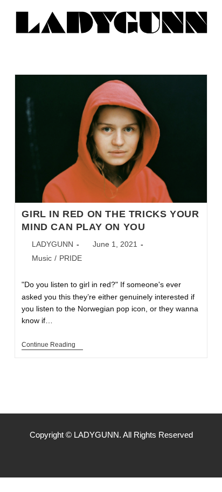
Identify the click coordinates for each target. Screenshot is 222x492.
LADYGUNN (52, 244)
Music (42, 258)
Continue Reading (52, 344)
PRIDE (70, 258)
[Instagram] (111, 456)
